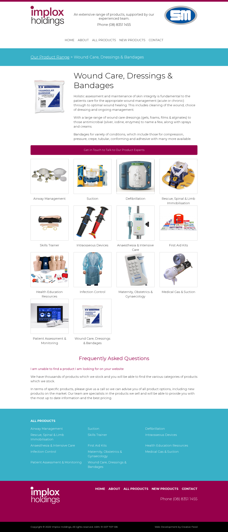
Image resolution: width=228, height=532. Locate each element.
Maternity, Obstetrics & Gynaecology (105, 454)
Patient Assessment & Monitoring (56, 462)
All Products (104, 40)
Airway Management (49, 199)
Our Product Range (50, 57)
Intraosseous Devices (92, 245)
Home (69, 40)
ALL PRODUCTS (43, 421)
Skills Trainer (49, 245)
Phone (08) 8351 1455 (114, 25)
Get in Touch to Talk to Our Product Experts (114, 150)
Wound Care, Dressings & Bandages (107, 465)
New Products (132, 40)
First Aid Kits (178, 245)
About (83, 40)
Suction (92, 199)
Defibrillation (135, 199)
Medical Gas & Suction (178, 292)
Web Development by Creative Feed (176, 526)
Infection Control (92, 292)
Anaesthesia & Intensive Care (53, 445)
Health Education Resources (166, 445)
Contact (156, 40)
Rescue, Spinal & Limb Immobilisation (47, 437)
